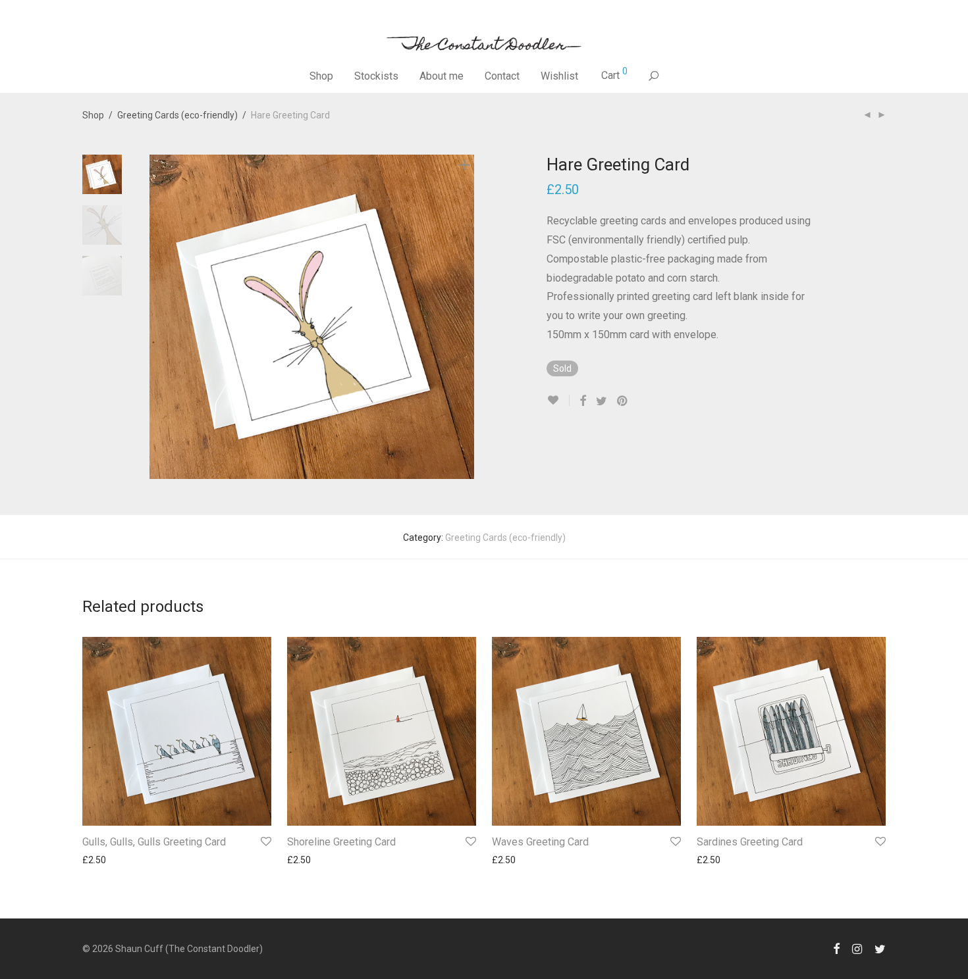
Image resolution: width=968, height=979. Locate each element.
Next (467, 317)
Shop (321, 76)
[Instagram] (857, 948)
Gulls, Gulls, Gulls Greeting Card (154, 842)
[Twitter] (880, 948)
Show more (100, 860)
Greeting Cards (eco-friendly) (177, 115)
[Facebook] (836, 948)
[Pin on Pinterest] (623, 401)
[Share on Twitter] (601, 401)
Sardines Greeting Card (750, 842)
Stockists (376, 76)
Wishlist (559, 76)
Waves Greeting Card (540, 842)
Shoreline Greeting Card (341, 842)
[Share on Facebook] (582, 401)
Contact (502, 76)
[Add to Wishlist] (558, 400)
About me (441, 76)
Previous (157, 317)
